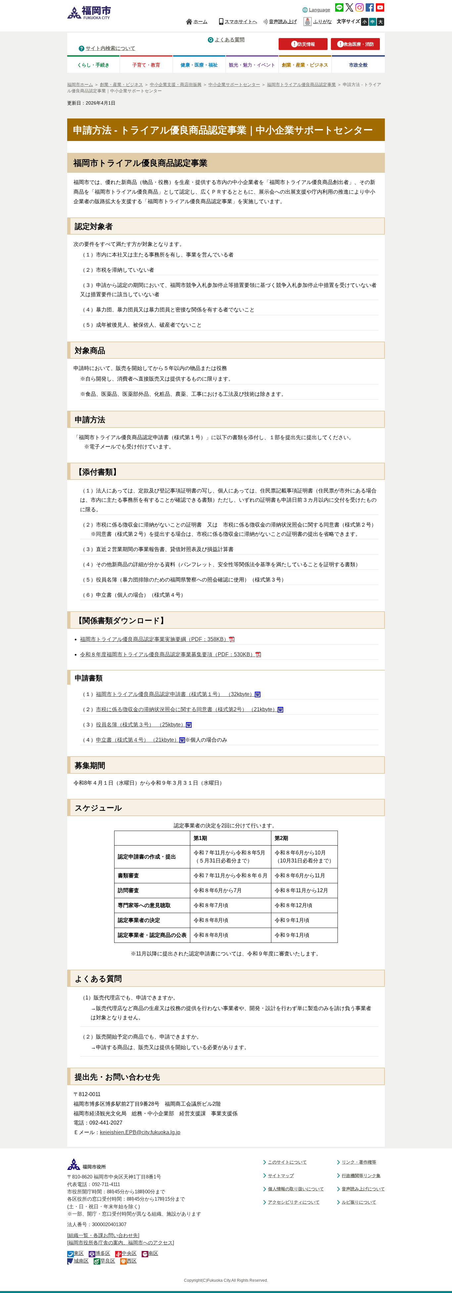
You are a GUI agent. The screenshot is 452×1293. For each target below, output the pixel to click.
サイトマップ (281, 1175)
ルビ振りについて (359, 1202)
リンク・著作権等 (359, 1162)
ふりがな (322, 21)
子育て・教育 (146, 65)
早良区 (107, 1261)
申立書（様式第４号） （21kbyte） (137, 740)
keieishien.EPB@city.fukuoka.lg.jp (140, 1132)
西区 (132, 1261)
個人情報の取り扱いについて (296, 1188)
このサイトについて (287, 1162)
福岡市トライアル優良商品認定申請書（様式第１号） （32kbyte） (175, 694)
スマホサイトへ (241, 21)
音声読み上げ (283, 21)
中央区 (129, 1253)
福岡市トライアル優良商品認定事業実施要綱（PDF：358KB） (154, 639)
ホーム (200, 21)
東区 (79, 1253)
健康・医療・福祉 (199, 65)
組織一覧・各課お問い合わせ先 (103, 1235)
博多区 (102, 1253)
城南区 (81, 1261)
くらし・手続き (93, 65)
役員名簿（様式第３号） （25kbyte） (141, 724)
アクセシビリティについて (294, 1202)
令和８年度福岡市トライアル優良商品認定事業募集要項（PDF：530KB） (167, 654)
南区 (153, 1253)
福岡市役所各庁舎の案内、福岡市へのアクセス (120, 1242)
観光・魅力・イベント (252, 65)
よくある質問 (230, 39)
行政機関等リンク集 (361, 1175)
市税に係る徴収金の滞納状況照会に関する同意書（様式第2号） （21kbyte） (187, 709)
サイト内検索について (110, 48)
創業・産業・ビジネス (305, 65)
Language (319, 9)
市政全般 (358, 65)
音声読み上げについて (363, 1188)
